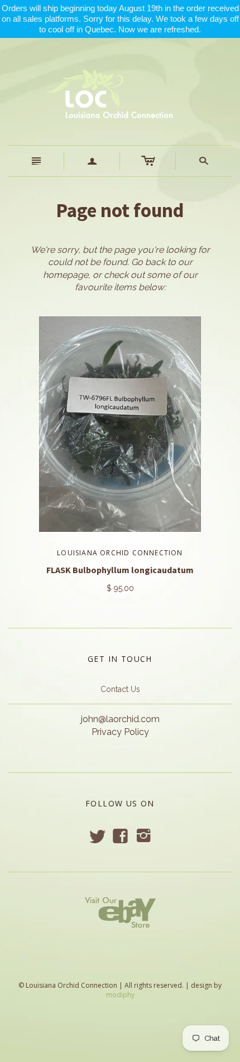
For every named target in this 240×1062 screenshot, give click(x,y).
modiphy (120, 994)
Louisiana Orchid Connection (120, 553)
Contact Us (120, 689)
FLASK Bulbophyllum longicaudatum (120, 569)
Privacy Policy (120, 732)
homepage (65, 275)
